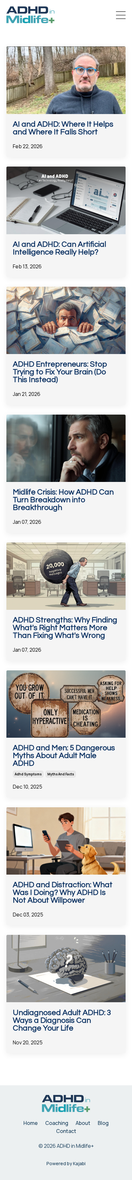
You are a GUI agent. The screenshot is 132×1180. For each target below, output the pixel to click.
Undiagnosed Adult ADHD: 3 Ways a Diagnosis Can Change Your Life (62, 1020)
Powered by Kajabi (66, 1163)
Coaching (56, 1123)
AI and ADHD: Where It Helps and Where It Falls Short (63, 128)
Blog (103, 1123)
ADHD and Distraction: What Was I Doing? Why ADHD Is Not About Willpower (62, 892)
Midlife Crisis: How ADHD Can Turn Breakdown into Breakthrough (63, 500)
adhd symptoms (28, 774)
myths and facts (60, 774)
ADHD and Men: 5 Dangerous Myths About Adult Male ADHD (64, 755)
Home (30, 1123)
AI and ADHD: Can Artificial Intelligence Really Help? (59, 248)
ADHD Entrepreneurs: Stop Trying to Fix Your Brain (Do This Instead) (60, 372)
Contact (66, 1131)
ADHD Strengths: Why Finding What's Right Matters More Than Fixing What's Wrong (65, 627)
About (83, 1123)
